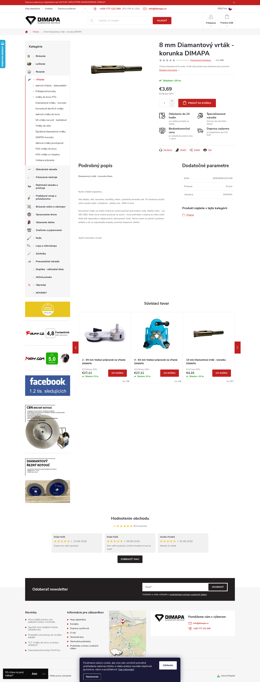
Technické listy (77, 637)
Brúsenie (41, 56)
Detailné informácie (168, 70)
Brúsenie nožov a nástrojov (50, 206)
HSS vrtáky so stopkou (48, 154)
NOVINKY (41, 292)
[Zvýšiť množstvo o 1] (172, 101)
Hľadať (162, 20)
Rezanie (40, 71)
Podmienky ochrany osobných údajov (84, 647)
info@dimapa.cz (201, 623)
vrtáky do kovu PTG (46, 97)
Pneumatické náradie (47, 261)
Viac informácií (126, 669)
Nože (39, 238)
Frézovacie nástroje (46, 177)
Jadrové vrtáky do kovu (48, 114)
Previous (76, 348)
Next (238, 348)
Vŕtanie (40, 79)
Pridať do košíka (199, 103)
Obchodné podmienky (80, 641)
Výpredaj (41, 285)
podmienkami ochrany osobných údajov (188, 594)
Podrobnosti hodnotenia (200, 60)
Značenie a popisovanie (49, 230)
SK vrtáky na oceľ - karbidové (51, 120)
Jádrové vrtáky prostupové (49, 143)
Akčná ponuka (44, 277)
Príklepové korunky (46, 91)
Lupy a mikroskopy (46, 245)
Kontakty (49, 8)
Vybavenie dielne (45, 222)
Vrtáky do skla (43, 125)
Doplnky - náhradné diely (50, 269)
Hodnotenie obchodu (130, 518)
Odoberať (218, 587)
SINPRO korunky (45, 137)
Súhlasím (168, 665)
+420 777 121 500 (201, 628)
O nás (73, 632)
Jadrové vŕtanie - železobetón (51, 85)
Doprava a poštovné (67, 8)
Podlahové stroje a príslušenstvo (46, 197)
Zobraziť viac (130, 559)
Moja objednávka (32, 8)
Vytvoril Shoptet (228, 675)
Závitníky (41, 253)
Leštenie (40, 64)
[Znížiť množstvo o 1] (172, 105)
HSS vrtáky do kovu (46, 148)
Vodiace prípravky (45, 160)
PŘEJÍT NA (222, 8)
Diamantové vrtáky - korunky (51, 103)
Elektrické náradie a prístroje (47, 186)
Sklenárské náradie (46, 169)
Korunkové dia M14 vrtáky (49, 108)
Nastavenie (92, 676)
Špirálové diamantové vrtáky (51, 131)
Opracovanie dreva (46, 214)
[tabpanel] (105, 347)
